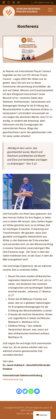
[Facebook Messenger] (37, 391)
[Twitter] (25, 391)
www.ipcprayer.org (13, 379)
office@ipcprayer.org (43, 2)
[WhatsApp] (31, 391)
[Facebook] (19, 391)
